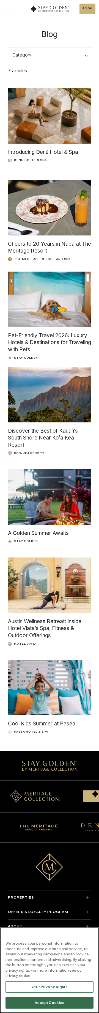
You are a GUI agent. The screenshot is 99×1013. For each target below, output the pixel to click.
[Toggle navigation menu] (7, 9)
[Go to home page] (49, 867)
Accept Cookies (50, 1003)
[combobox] (49, 55)
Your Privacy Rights (49, 987)
